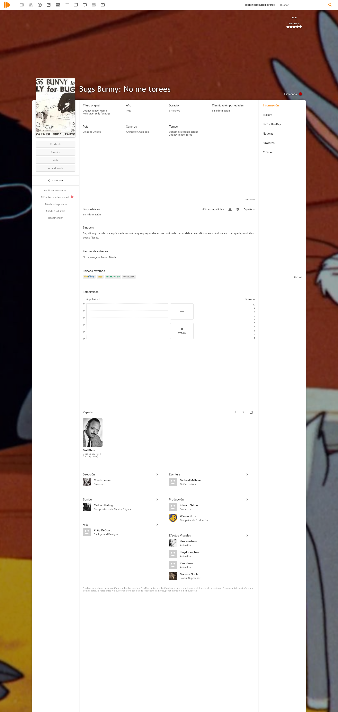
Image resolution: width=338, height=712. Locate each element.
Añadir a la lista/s (55, 211)
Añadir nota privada (56, 204)
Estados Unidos (92, 131)
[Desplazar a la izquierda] (235, 412)
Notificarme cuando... (56, 190)
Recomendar (55, 217)
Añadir (112, 257)
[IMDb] (101, 278)
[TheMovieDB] (113, 278)
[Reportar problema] (230, 209)
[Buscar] (330, 5)
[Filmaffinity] (90, 278)
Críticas (268, 152)
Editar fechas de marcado (57, 197)
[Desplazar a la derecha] (243, 412)
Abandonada (55, 168)
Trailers (267, 115)
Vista (55, 160)
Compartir (58, 180)
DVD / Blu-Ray (272, 124)
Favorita (55, 152)
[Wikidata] (129, 278)
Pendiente (55, 144)
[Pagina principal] (7, 7)
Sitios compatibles (213, 209)
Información (271, 105)
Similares (269, 143)
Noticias (268, 133)
